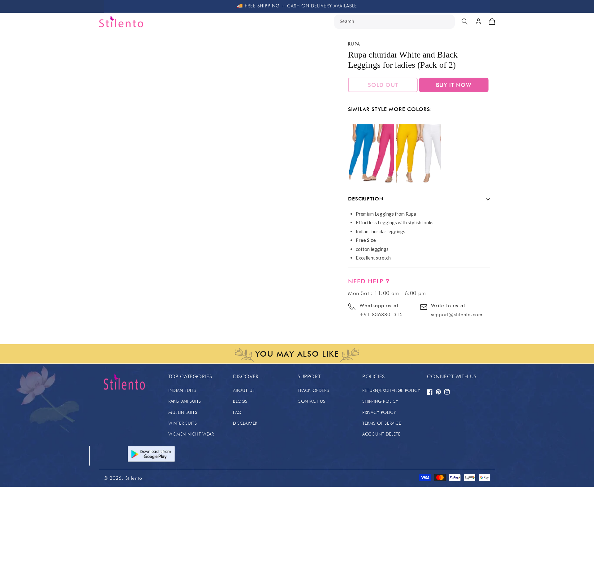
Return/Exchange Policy (391, 390)
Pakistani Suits (184, 401)
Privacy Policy (379, 412)
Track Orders (313, 390)
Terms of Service (381, 423)
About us (244, 390)
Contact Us (311, 401)
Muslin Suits (182, 412)
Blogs (240, 401)
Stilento (133, 478)
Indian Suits (182, 390)
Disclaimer (245, 423)
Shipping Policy (380, 401)
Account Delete (381, 434)
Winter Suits (182, 423)
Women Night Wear (191, 434)
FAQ (237, 412)
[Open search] (464, 21)
